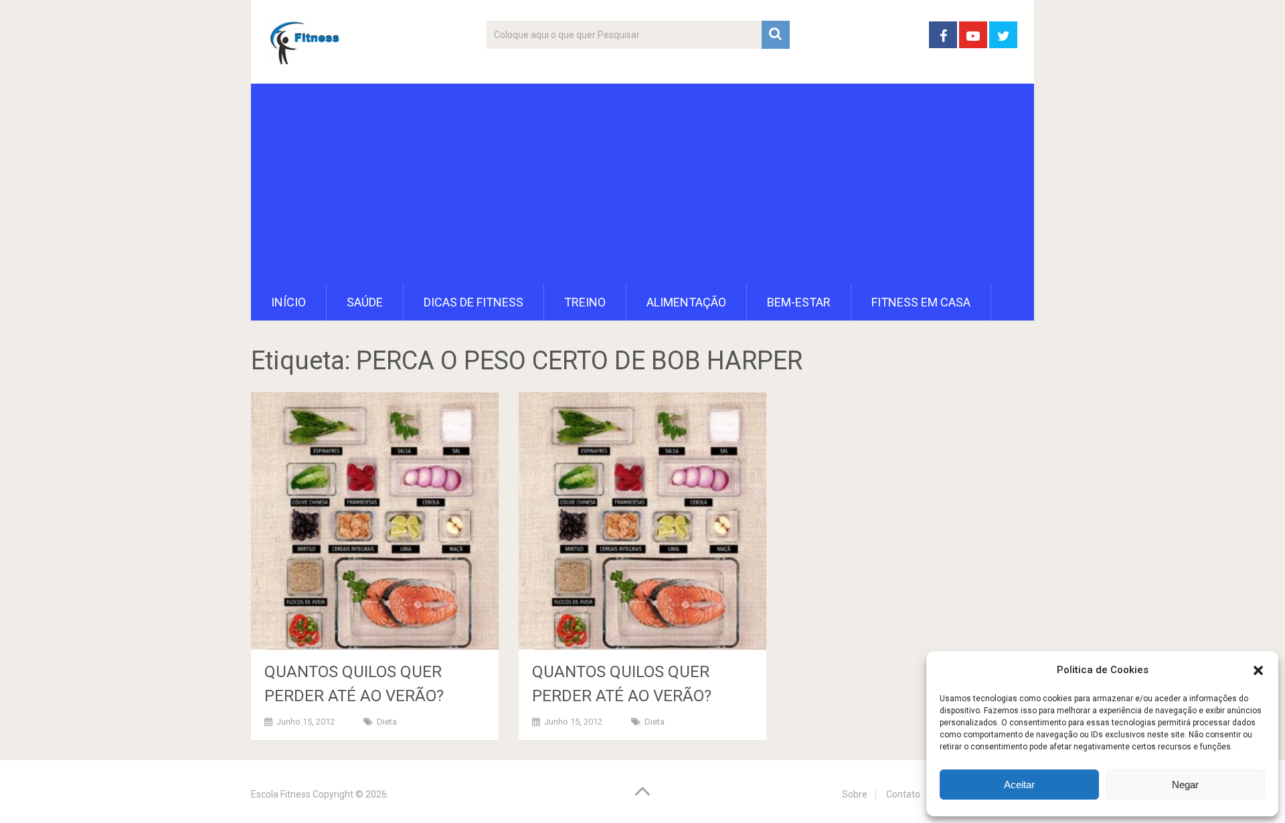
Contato (903, 794)
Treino (585, 302)
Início (288, 302)
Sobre (854, 794)
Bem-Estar (799, 302)
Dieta (387, 722)
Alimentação (686, 302)
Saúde (365, 302)
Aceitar (1019, 784)
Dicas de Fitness (473, 302)
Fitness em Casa (920, 302)
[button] (1258, 670)
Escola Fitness (281, 794)
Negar (1185, 784)
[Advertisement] (642, 184)
